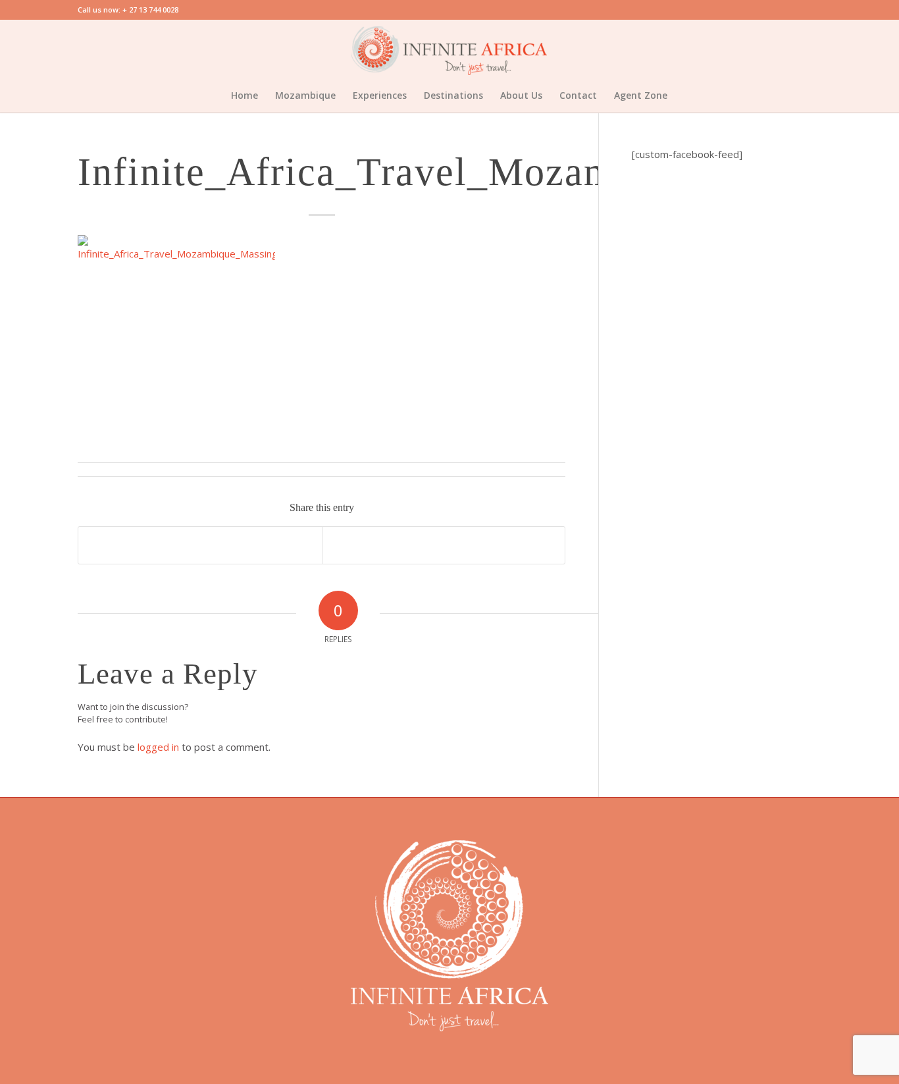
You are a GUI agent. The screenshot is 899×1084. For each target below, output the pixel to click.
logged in (158, 746)
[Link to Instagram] (811, 49)
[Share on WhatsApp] (199, 545)
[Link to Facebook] (772, 49)
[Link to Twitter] (792, 49)
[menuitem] (244, 95)
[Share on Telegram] (443, 545)
